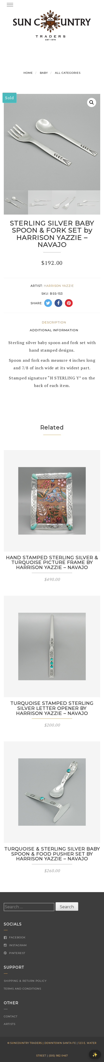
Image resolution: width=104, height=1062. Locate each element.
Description (54, 322)
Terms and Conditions (22, 988)
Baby (44, 72)
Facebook (16, 937)
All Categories (68, 72)
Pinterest (16, 953)
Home (28, 72)
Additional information (54, 330)
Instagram (17, 945)
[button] (91, 102)
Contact (10, 1016)
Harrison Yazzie (59, 286)
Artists (9, 1024)
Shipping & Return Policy (25, 980)
